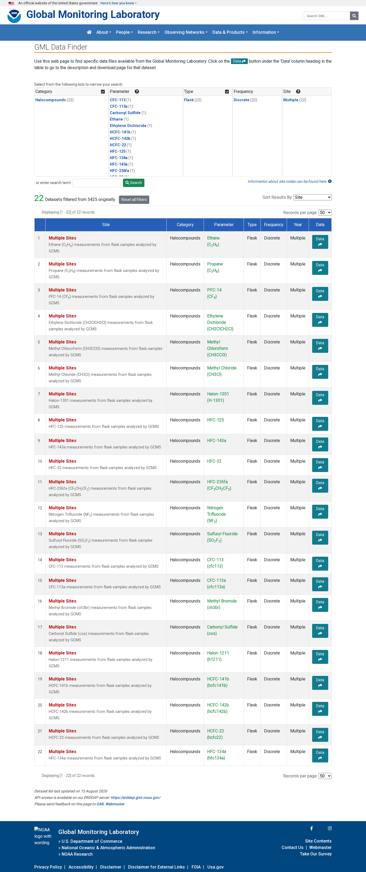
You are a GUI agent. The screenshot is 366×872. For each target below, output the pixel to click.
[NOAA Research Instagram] (323, 828)
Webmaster (320, 847)
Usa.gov (215, 867)
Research (147, 32)
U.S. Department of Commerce (92, 841)
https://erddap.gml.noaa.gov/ (135, 797)
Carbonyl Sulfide (125, 113)
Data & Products (228, 32)
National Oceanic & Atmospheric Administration (108, 847)
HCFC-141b (120, 132)
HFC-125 (117, 151)
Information (264, 32)
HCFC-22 (118, 145)
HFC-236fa (119, 171)
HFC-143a (119, 164)
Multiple (290, 100)
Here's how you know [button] (117, 3)
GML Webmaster (110, 804)
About (102, 32)
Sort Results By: (278, 197)
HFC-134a (119, 158)
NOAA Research (77, 854)
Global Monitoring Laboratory (93, 14)
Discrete (241, 100)
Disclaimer (110, 867)
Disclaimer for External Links (156, 867)
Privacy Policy (48, 867)
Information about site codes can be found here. (288, 181)
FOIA (196, 867)
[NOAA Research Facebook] (304, 828)
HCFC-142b (120, 138)
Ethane (116, 119)
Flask (189, 100)
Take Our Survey (316, 853)
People (123, 32)
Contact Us (293, 847)
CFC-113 (117, 100)
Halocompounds (50, 100)
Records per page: (300, 212)
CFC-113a (119, 106)
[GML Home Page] (89, 33)
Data (320, 239)
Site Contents (318, 841)
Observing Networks (184, 32)
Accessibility (81, 867)
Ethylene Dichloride (128, 125)
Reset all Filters (134, 199)
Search (135, 183)
